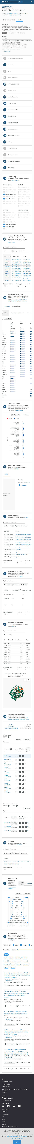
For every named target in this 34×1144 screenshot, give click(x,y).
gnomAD (21, 576)
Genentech (5, 1114)
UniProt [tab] (7, 474)
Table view (22, 883)
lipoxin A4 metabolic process (23, 534)
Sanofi (4, 1124)
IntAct (13, 719)
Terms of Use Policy (17, 1138)
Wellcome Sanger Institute (9, 1127)
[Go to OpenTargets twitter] (3, 1106)
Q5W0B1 (9, 764)
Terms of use (6, 1086)
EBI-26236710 (7, 823)
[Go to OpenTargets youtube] (14, 1106)
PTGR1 (10, 15)
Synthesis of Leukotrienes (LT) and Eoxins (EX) (16, 861)
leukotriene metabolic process (24, 539)
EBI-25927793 (7, 830)
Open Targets (15, 180)
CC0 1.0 (21, 1089)
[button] (3, 329)
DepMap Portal (19, 410)
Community (7, 1100)
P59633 (6, 783)
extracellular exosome (21, 554)
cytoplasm (18, 549)
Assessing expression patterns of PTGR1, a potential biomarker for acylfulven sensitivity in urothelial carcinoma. (17, 975)
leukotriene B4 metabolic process (24, 537)
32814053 (28, 823)
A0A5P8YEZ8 (7, 759)
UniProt (14, 468)
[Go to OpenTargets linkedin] (8, 1106)
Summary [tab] (7, 306)
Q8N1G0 (9, 788)
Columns (8, 251)
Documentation (8, 1098)
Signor (17, 719)
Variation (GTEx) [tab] (16, 306)
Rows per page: (7, 284)
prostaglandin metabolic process (24, 542)
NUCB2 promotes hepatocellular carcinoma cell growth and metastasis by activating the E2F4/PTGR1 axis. (16, 1032)
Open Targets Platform (7, 1089)
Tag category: (7, 945)
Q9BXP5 (9, 780)
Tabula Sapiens (23, 299)
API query (25, 251)
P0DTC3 (6, 767)
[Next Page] (30, 284)
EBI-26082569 (7, 827)
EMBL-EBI (5, 1111)
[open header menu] (31, 2)
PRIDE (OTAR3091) (16, 301)
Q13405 (8, 792)
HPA (17, 468)
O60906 (9, 776)
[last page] (25, 286)
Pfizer (3, 1122)
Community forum (7, 1081)
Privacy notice (6, 1084)
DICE (25, 301)
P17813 (8, 772)
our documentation (19, 298)
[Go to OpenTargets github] (19, 1106)
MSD (3, 1119)
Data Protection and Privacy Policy (16, 1136)
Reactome (22, 719)
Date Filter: (6, 950)
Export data (17, 415)
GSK (3, 1117)
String (27, 719)
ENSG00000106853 (12, 13)
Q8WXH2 (9, 756)
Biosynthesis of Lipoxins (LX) (11, 864)
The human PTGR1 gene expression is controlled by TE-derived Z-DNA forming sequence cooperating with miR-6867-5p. (16, 1052)
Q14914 (25, 13)
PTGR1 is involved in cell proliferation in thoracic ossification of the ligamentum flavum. (15, 1014)
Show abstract (10, 985)
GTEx (9, 301)
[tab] (9, 20)
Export (17, 251)
